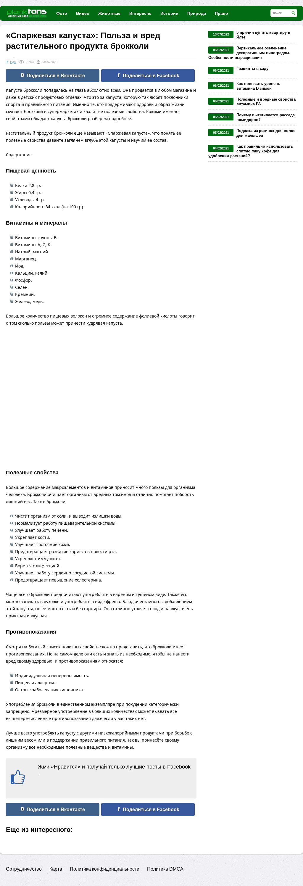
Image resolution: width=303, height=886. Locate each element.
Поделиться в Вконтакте (56, 75)
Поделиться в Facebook (151, 75)
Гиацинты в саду (252, 68)
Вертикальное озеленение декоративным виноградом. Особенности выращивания (249, 53)
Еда (13, 62)
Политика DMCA (165, 868)
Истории (169, 13)
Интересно (140, 13)
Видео (82, 13)
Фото (61, 13)
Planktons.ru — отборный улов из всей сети (27, 13)
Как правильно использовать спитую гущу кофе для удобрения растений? (250, 151)
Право (221, 13)
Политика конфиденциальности (104, 868)
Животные (109, 13)
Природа (196, 13)
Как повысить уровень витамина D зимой (258, 86)
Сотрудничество (24, 868)
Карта (55, 868)
